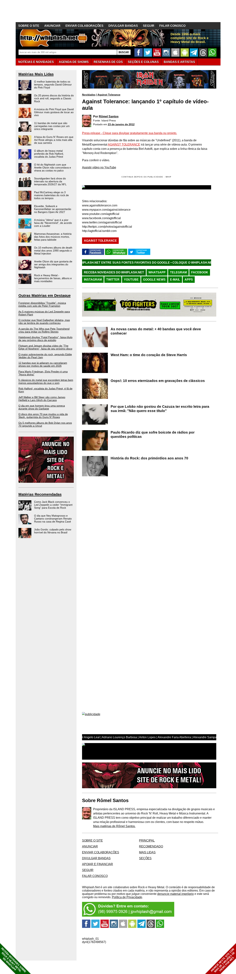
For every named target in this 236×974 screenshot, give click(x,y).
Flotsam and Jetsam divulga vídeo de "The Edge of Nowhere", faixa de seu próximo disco (45, 347)
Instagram (93, 279)
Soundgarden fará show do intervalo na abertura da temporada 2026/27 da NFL (50, 181)
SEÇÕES (143, 61)
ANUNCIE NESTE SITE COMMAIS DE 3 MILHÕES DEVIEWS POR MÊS (222, 960)
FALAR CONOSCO (172, 25)
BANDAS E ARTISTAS (179, 61)
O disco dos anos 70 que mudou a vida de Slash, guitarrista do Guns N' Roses (43, 416)
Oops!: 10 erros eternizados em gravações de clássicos (158, 381)
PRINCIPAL (147, 840)
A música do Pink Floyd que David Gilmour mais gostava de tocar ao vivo (54, 112)
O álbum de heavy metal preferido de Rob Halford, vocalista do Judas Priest (49, 153)
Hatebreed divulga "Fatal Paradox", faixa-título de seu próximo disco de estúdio (45, 339)
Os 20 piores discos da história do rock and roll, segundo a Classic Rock (54, 98)
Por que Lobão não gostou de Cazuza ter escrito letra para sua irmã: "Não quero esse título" (160, 409)
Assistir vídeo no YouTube (99, 167)
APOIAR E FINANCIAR (97, 864)
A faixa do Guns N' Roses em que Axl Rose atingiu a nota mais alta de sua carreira (53, 139)
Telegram (178, 272)
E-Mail (175, 279)
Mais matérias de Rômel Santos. (114, 826)
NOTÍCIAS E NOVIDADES (36, 61)
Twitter (112, 279)
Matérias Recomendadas (40, 494)
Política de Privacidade (127, 897)
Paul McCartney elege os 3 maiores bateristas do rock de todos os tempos (51, 195)
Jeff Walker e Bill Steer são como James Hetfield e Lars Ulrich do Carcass (41, 399)
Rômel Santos (109, 116)
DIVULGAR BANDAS (123, 25)
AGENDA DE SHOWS (74, 61)
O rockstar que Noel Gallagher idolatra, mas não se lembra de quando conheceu (44, 321)
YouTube (131, 279)
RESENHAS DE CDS (108, 61)
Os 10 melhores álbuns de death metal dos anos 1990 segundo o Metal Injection (53, 250)
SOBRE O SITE (28, 25)
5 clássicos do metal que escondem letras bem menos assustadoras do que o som (45, 381)
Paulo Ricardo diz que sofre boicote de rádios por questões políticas (153, 434)
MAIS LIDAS (147, 852)
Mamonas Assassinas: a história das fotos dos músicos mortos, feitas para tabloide (53, 236)
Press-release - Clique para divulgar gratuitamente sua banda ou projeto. (129, 133)
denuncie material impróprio (175, 893)
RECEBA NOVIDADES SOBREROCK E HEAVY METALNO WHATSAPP (14, 960)
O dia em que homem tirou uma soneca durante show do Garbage (41, 407)
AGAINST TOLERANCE (124, 144)
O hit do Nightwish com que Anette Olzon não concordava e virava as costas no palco (52, 167)
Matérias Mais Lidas (36, 74)
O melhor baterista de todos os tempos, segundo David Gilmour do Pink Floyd (53, 84)
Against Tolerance (109, 94)
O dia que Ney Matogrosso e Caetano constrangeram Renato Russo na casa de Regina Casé (53, 518)
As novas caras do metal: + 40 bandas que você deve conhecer (156, 331)
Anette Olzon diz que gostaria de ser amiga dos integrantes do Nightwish (53, 264)
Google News (154, 279)
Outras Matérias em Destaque (44, 295)
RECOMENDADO (151, 846)
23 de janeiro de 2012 (121, 124)
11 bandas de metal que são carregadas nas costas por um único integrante (52, 126)
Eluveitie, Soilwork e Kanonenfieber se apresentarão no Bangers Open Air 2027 (52, 209)
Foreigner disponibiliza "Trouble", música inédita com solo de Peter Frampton (42, 304)
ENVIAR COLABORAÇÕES (84, 25)
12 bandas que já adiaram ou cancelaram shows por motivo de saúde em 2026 (42, 364)
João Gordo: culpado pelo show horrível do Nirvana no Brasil (52, 531)
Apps (189, 279)
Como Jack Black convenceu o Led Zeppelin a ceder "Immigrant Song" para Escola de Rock (53, 504)
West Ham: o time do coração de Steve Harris (149, 355)
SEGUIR (148, 25)
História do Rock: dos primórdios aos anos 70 (149, 458)
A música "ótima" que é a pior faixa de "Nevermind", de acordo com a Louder (53, 222)
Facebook (199, 272)
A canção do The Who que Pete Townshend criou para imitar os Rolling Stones (44, 330)
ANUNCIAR (52, 25)
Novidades (89, 94)
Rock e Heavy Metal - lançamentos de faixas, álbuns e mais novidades (53, 278)
